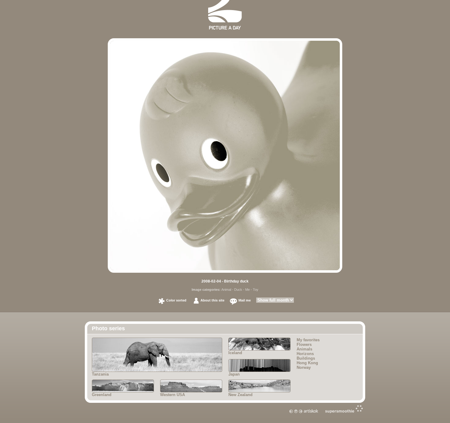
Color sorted (176, 300)
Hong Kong (307, 363)
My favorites (308, 340)
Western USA (172, 394)
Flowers (304, 344)
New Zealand (240, 394)
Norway (304, 367)
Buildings (306, 358)
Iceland (235, 352)
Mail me (244, 300)
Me (247, 289)
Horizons (305, 353)
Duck (238, 289)
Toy (255, 289)
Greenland (101, 394)
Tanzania (100, 374)
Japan (234, 374)
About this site (212, 300)
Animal (226, 289)
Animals (304, 349)
